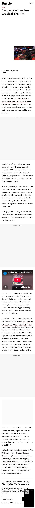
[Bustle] (7, 3)
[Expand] (25, 490)
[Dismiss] (32, 490)
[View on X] (17, 412)
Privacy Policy (10, 503)
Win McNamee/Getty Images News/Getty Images (34, 53)
